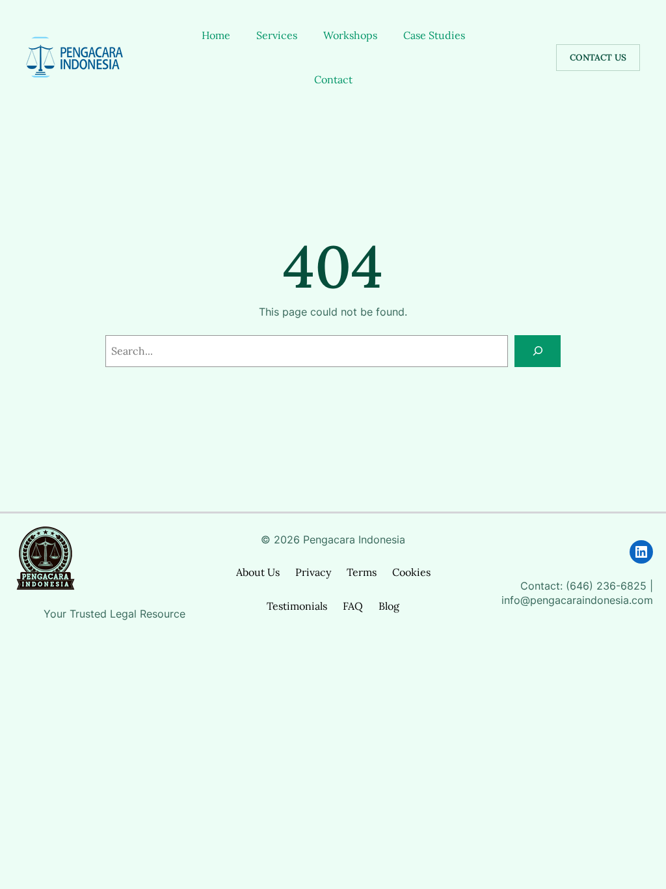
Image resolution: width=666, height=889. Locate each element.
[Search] (537, 351)
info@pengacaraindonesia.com (577, 600)
